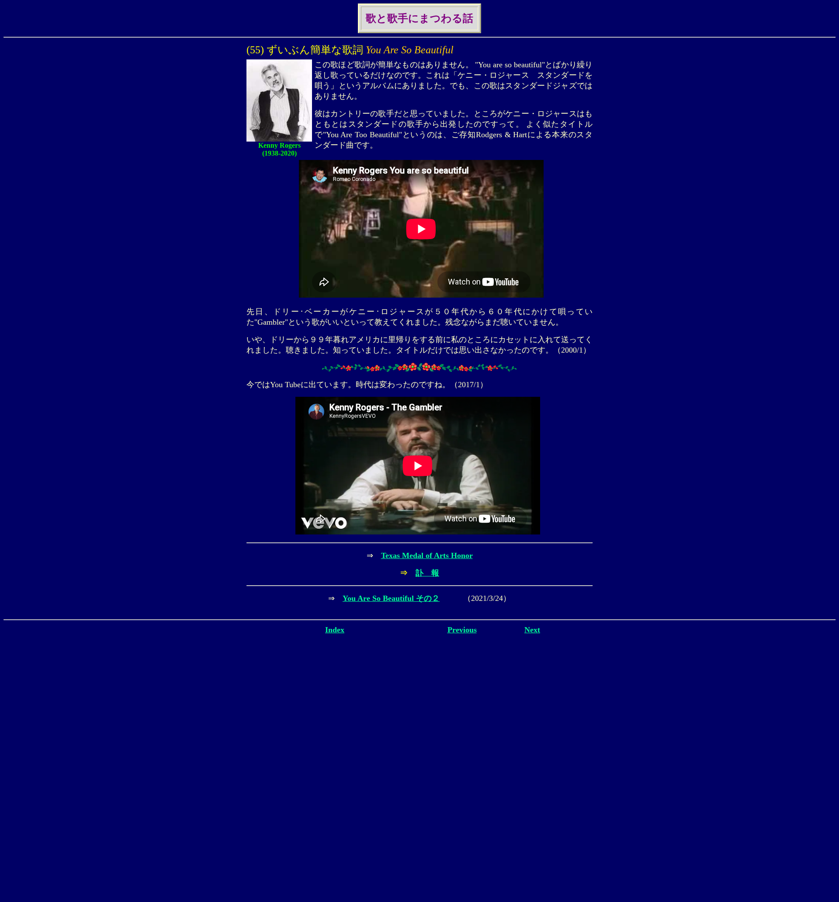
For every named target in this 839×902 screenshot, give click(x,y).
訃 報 (427, 573)
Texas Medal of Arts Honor (427, 555)
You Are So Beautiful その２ (391, 598)
